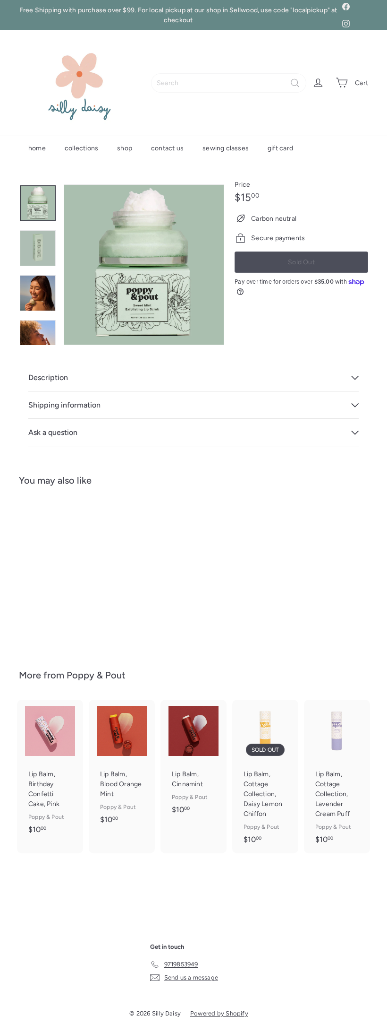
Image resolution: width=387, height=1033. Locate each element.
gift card (280, 148)
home (37, 148)
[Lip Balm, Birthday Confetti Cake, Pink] (50, 771)
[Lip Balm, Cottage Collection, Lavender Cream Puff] (337, 776)
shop (124, 148)
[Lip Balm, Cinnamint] (193, 762)
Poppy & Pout (96, 675)
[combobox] (228, 83)
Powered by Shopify (219, 1013)
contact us (167, 148)
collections (81, 148)
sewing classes (225, 148)
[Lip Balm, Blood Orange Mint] (122, 766)
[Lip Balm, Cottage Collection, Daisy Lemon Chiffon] (265, 776)
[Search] (295, 83)
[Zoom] (144, 265)
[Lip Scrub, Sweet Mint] (44, 570)
